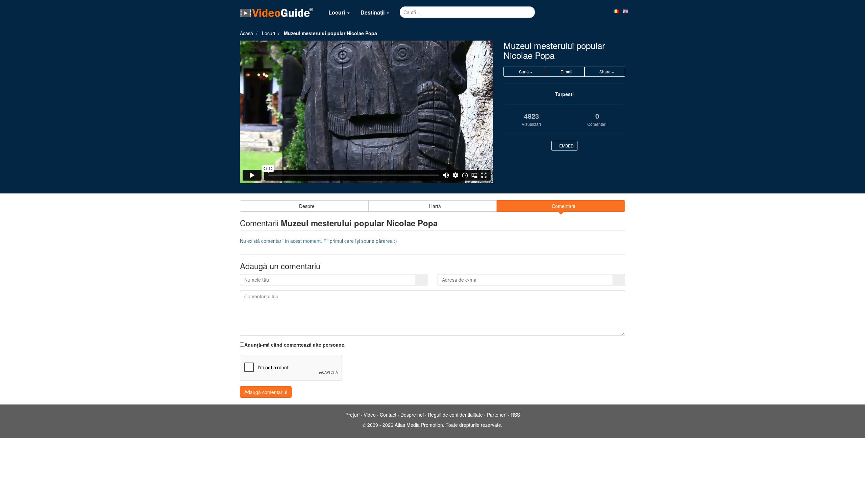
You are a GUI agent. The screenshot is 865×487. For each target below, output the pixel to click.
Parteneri (496, 414)
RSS (515, 414)
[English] (625, 11)
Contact (388, 414)
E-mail (566, 71)
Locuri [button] (337, 12)
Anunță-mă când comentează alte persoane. (295, 344)
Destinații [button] (373, 12)
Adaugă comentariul (265, 392)
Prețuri (352, 414)
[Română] (616, 11)
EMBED (566, 145)
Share (605, 71)
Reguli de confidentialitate (455, 414)
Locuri (268, 33)
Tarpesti (564, 94)
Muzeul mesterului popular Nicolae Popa (330, 33)
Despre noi (412, 414)
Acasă (246, 33)
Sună (524, 71)
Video (370, 414)
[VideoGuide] (276, 12)
